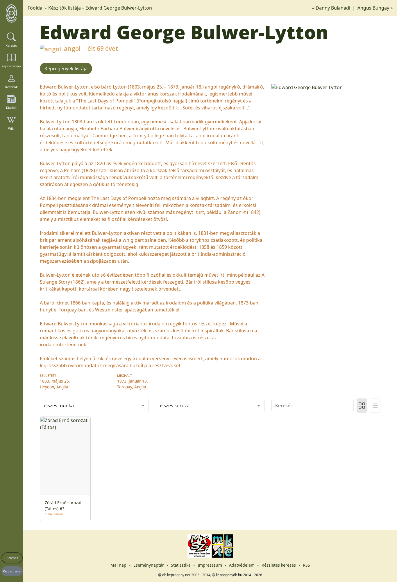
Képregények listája (65, 68)
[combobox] (94, 405)
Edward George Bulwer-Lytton (118, 8)
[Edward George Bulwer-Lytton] (325, 87)
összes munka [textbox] (58, 405)
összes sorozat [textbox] (174, 405)
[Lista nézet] (375, 405)
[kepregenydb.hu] (11, 13)
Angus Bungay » (375, 8)
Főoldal (36, 8)
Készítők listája (64, 8)
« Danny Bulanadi (331, 8)
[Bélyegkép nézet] (362, 405)
